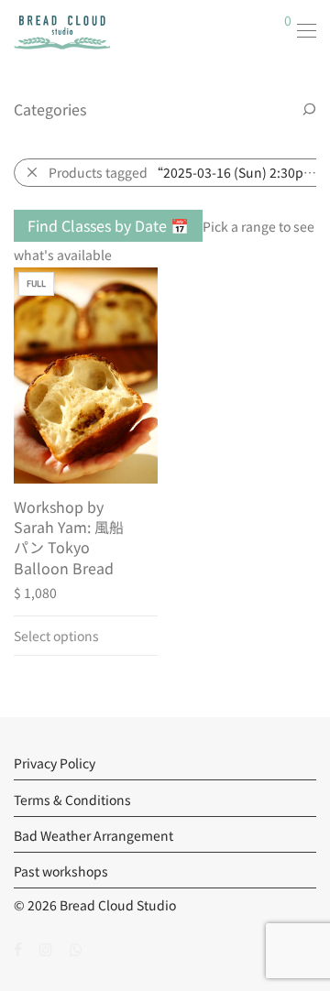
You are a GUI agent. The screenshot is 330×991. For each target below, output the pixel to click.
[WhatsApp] (76, 948)
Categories (50, 109)
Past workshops (61, 871)
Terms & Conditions (72, 799)
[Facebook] (18, 948)
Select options (56, 635)
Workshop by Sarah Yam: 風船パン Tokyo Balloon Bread (69, 537)
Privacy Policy (54, 763)
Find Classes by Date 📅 (108, 225)
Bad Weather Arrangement (93, 835)
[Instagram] (45, 948)
